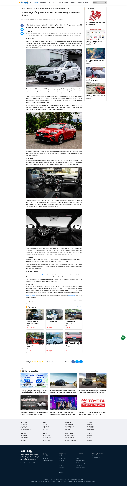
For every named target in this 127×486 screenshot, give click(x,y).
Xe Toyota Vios (24, 424)
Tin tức (60, 455)
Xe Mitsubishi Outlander (70, 440)
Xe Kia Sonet (45, 429)
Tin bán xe (32, 307)
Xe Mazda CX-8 (24, 437)
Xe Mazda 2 (23, 439)
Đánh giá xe (61, 463)
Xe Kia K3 (45, 424)
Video (60, 470)
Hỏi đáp (61, 472)
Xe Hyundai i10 (68, 427)
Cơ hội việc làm (79, 465)
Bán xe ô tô (45, 458)
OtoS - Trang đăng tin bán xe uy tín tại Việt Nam (98, 456)
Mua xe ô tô (45, 455)
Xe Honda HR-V (90, 429)
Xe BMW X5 (89, 439)
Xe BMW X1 (89, 437)
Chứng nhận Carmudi (80, 467)
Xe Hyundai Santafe (69, 426)
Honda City (40, 274)
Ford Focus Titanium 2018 (53, 345)
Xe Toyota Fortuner (25, 427)
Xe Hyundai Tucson (69, 429)
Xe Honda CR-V (90, 427)
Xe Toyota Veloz (24, 426)
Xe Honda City (90, 424)
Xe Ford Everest (46, 435)
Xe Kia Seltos (46, 426)
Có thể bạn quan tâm (30, 371)
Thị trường (61, 467)
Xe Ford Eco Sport (47, 437)
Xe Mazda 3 (23, 440)
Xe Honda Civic (90, 426)
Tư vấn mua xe (62, 458)
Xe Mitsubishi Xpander (70, 435)
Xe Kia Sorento (46, 427)
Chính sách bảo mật (80, 460)
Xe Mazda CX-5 (24, 435)
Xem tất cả (79, 306)
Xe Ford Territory (46, 439)
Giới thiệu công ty (79, 455)
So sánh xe (61, 465)
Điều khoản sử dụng (80, 463)
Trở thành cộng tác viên (48, 460)
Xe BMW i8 (89, 435)
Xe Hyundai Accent (69, 424)
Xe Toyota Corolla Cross (26, 429)
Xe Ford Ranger (46, 440)
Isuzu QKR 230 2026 (51, 321)
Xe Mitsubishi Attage (69, 437)
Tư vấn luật (61, 460)
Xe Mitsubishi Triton (69, 439)
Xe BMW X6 (89, 440)
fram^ (70, 482)
